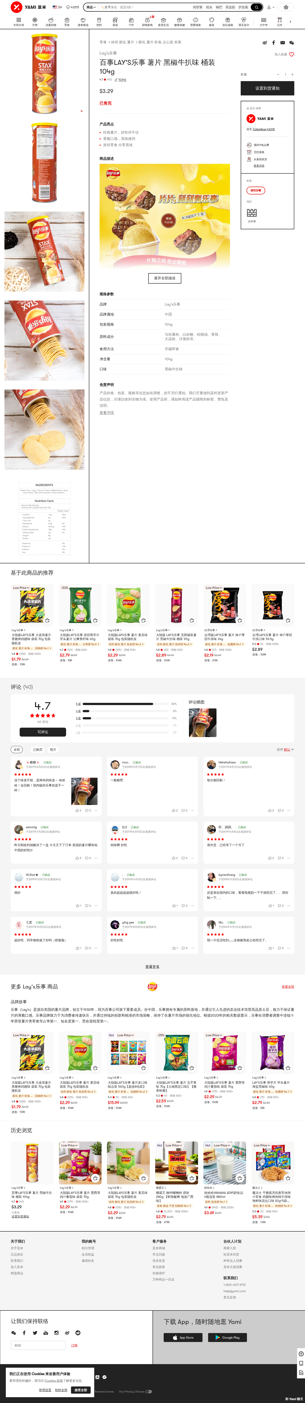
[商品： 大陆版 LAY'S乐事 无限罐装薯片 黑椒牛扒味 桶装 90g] (176, 605)
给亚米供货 (231, 1254)
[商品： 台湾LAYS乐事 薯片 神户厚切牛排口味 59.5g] (272, 605)
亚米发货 (158, 1260)
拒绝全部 (61, 1390)
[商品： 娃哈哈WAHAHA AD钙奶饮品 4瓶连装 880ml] (224, 1163)
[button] (72, 7)
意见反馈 (230, 1297)
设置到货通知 (20, 1216)
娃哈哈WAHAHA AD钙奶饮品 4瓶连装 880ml (223, 1195)
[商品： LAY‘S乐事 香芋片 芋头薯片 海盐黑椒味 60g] (272, 1052)
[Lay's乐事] (152, 986)
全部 (17, 749)
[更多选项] (96, 811)
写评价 (122, 79)
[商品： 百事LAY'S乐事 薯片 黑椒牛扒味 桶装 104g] (32, 1163)
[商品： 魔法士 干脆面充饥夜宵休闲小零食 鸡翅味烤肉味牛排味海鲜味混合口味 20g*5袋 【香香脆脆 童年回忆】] (272, 1163)
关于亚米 (17, 1248)
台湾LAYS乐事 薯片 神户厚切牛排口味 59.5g (272, 637)
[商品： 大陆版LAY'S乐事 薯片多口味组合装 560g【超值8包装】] (128, 1052)
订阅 (74, 1345)
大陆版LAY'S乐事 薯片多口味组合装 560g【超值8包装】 (127, 1084)
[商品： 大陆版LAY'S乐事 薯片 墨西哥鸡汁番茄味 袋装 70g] (224, 1052)
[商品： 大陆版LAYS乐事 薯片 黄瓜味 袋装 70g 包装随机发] (128, 605)
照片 (53, 749)
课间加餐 (256, 190)
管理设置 (45, 1390)
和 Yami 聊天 (294, 1399)
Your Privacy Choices (131, 1391)
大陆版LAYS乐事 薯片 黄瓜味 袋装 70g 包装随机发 (128, 637)
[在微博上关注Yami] (67, 1333)
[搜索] (256, 7)
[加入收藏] (291, 54)
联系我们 (17, 1260)
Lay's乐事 (108, 53)
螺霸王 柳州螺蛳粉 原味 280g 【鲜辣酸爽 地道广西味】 (174, 1197)
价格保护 (158, 1273)
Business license (104, 1391)
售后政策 (158, 1267)
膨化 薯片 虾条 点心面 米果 (159, 42)
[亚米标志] (29, 7)
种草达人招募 (233, 1260)
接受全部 (81, 1390)
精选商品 (17, 1273)
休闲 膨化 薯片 (122, 42)
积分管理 (88, 1248)
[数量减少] (278, 74)
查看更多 (152, 967)
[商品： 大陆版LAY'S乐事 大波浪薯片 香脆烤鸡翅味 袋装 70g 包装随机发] (32, 605)
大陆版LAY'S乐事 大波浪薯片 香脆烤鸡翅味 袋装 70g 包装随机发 (31, 639)
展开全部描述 (164, 278)
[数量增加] (292, 74)
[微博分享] (264, 42)
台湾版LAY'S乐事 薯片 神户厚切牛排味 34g (224, 637)
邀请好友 (88, 1260)
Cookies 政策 (54, 1380)
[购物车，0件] (286, 7)
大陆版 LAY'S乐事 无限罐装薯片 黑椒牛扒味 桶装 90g (176, 637)
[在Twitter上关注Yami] (35, 1333)
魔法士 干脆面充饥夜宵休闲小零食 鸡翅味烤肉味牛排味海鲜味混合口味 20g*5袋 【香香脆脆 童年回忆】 (271, 1197)
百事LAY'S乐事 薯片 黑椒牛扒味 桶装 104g (32, 1195)
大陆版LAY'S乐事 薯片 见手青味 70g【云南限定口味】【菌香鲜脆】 (176, 1086)
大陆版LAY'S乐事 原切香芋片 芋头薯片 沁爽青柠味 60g (79, 637)
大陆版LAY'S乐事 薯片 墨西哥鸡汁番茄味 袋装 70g (224, 1084)
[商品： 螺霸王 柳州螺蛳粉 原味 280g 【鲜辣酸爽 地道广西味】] (176, 1163)
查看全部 (288, 986)
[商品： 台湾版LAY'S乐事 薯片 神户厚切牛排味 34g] (224, 605)
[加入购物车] (47, 620)
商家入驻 (230, 1248)
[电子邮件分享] (282, 42)
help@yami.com (235, 1291)
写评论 (43, 732)
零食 (103, 42)
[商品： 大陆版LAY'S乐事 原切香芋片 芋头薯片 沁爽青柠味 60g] (80, 605)
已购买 (37, 749)
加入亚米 (17, 1267)
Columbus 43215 (264, 129)
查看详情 (107, 413)
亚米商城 (158, 1248)
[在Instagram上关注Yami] (56, 1333)
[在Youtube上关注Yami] (45, 1333)
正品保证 (17, 1254)
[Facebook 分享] (273, 42)
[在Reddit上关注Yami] (78, 1333)
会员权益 (88, 1254)
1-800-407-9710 (235, 1285)
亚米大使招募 (233, 1267)
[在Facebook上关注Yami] (24, 1333)
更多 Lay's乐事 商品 (34, 987)
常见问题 (158, 1254)
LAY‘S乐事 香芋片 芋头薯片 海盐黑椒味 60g (271, 1084)
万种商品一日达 (163, 1279)
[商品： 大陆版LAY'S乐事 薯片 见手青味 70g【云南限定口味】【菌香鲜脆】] (176, 1052)
